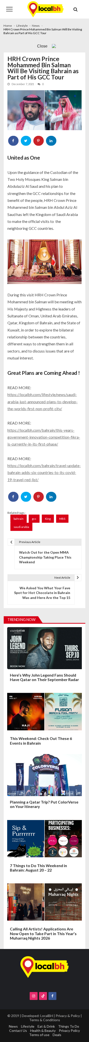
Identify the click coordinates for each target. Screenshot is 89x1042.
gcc (34, 518)
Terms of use (39, 1035)
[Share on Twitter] (26, 141)
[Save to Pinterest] (39, 141)
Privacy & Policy (68, 1016)
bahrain (18, 518)
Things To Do (68, 1026)
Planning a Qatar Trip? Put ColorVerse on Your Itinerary (44, 804)
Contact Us (18, 1030)
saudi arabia (21, 526)
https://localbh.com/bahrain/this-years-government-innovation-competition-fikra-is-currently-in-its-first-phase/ (43, 437)
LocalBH (46, 1016)
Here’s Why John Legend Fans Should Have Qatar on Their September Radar (44, 677)
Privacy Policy (69, 1030)
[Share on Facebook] (14, 141)
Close (42, 46)
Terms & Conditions (44, 1020)
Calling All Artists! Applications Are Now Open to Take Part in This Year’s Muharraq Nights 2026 (43, 933)
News (13, 1026)
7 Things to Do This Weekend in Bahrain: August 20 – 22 (38, 867)
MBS (62, 518)
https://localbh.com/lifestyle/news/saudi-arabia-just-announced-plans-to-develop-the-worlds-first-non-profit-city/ (42, 401)
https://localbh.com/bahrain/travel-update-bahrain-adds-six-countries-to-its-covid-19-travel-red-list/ (44, 472)
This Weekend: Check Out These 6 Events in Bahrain (41, 740)
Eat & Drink (46, 1026)
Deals (57, 1035)
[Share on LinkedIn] (51, 141)
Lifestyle (27, 1026)
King (48, 518)
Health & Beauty (43, 1030)
